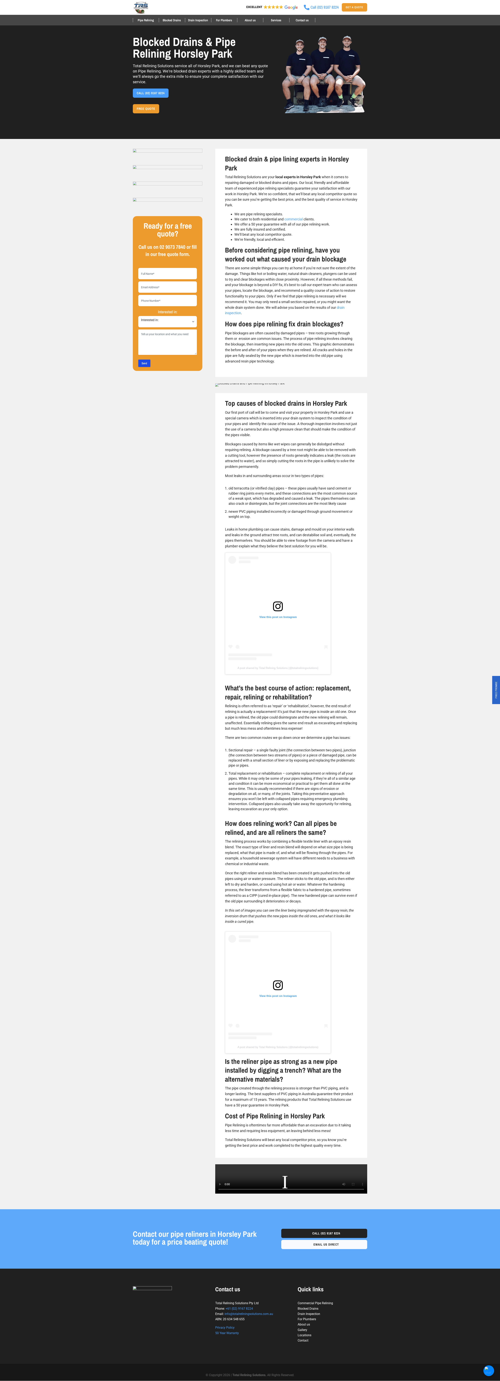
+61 (239, 1308)
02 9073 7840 (172, 246)
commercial (293, 219)
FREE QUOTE (146, 109)
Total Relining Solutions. (249, 1375)
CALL (151, 93)
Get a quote (354, 7)
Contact (303, 1340)
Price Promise (496, 690)
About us (250, 20)
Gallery (302, 1330)
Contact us (302, 20)
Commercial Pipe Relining (315, 1303)
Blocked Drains (172, 20)
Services (276, 20)
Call (326, 1233)
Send (144, 363)
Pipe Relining (146, 20)
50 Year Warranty (227, 1333)
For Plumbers (224, 20)
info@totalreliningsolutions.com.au (249, 1314)
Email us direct (326, 1244)
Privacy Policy (225, 1327)
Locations (304, 1335)
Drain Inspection (198, 20)
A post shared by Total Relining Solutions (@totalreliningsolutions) (278, 667)
